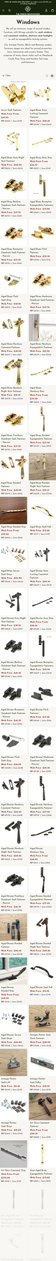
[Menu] (3, 10)
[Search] (9, 10)
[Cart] (52, 10)
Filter (8, 76)
